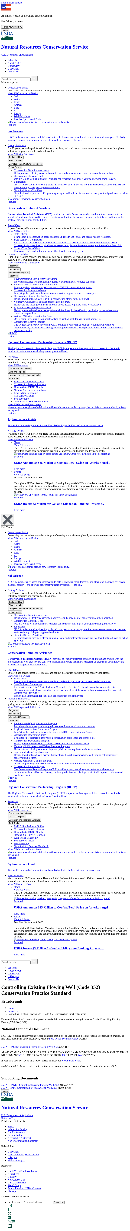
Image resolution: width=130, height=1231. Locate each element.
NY (20, 1055)
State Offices (14, 225)
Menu (5, 30)
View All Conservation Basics (23, 93)
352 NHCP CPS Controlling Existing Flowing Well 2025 (30, 1047)
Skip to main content (11, 2)
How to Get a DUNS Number (29, 387)
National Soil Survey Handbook (30, 390)
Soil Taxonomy (21, 398)
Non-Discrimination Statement (23, 1140)
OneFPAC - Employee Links (22, 1171)
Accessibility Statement (19, 1138)
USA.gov (12, 1157)
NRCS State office (71, 1060)
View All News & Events (20, 439)
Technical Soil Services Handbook (31, 401)
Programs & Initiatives (19, 254)
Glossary (12, 1176)
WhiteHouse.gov (16, 1160)
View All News (21, 445)
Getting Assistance (17, 145)
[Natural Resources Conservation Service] (65, 36)
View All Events (22, 474)
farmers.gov (14, 65)
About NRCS (14, 63)
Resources (13, 356)
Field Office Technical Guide (63, 1038)
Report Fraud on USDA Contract (24, 1188)
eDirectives (13, 1174)
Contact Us (13, 71)
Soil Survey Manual (24, 395)
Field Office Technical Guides (29, 381)
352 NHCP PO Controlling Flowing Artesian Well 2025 (29, 1087)
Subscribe (12, 60)
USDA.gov (13, 68)
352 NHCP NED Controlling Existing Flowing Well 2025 (30, 1085)
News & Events (15, 430)
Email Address (15, 1202)
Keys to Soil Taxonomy (26, 393)
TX (63, 1055)
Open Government (17, 1182)
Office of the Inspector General (23, 1154)
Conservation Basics (18, 87)
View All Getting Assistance (22, 154)
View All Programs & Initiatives (24, 262)
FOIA (11, 1126)
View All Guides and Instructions (24, 404)
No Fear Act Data (16, 1179)
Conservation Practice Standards (30, 384)
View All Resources (18, 365)
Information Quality (17, 1129)
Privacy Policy (15, 1135)
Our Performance (16, 1132)
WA (80, 1055)
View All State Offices (19, 231)
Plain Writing (14, 1185)
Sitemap (12, 1191)
